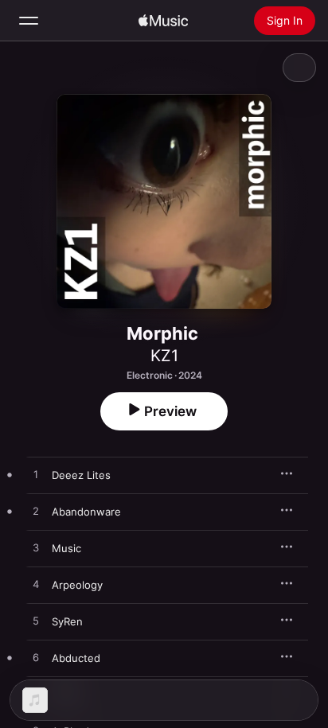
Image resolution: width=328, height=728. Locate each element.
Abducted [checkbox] (76, 658)
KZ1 (164, 355)
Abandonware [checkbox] (86, 511)
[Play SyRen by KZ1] (36, 621)
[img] (163, 21)
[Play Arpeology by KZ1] (36, 585)
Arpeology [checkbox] (77, 584)
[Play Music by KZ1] (36, 548)
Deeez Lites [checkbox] (81, 475)
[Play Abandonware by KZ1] (36, 511)
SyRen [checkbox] (67, 621)
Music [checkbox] (66, 548)
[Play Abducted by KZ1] (36, 658)
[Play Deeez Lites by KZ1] (36, 475)
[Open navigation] (28, 20)
